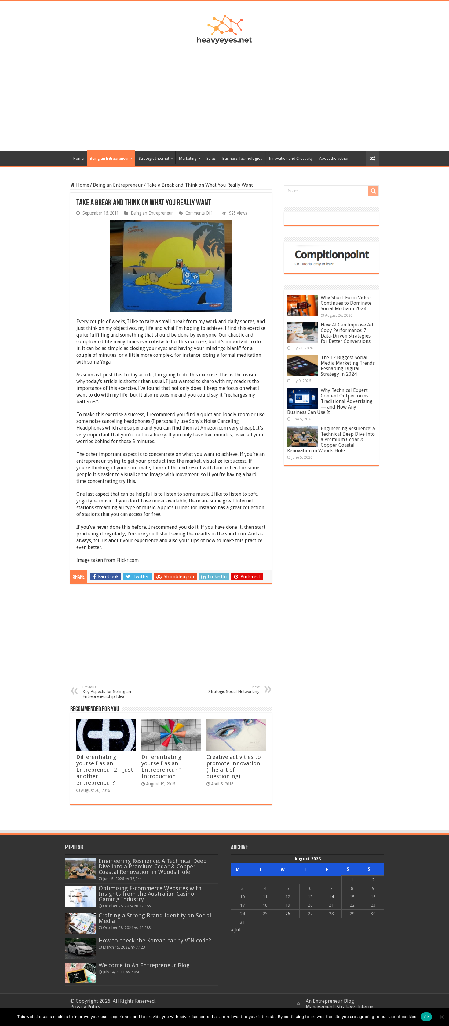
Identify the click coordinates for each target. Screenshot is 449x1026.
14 (331, 896)
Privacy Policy (85, 1007)
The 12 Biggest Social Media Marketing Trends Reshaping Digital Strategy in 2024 (348, 366)
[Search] (373, 191)
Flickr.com (127, 560)
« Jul (236, 930)
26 (287, 913)
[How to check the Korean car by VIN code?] (80, 948)
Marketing (188, 158)
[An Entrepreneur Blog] (224, 28)
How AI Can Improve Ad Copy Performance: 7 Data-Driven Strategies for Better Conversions (347, 333)
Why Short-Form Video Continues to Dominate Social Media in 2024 (346, 303)
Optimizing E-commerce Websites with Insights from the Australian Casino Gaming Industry (150, 893)
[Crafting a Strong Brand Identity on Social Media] (80, 923)
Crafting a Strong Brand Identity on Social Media (155, 918)
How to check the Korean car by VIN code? (155, 940)
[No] (441, 1017)
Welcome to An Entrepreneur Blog (144, 965)
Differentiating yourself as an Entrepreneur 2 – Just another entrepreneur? (104, 770)
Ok (426, 1016)
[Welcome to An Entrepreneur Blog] (80, 973)
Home (78, 158)
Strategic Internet (154, 158)
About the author (334, 158)
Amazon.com (214, 428)
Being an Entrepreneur (109, 158)
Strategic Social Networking (234, 689)
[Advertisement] (224, 94)
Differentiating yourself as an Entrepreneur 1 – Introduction (164, 766)
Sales (211, 158)
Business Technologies (242, 158)
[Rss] (298, 1003)
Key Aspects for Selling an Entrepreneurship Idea (106, 692)
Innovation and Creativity (290, 158)
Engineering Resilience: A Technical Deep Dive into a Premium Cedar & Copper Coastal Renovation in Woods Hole (331, 439)
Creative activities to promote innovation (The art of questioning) (233, 766)
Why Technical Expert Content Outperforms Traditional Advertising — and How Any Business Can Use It (329, 401)
